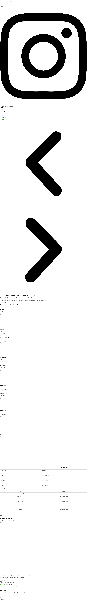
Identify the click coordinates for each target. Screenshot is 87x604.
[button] (43, 164)
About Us (3, 111)
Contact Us (3, 113)
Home (3, 109)
